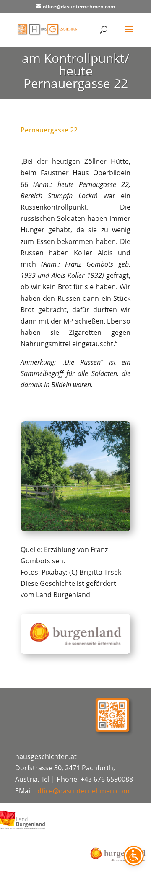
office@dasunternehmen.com (82, 790)
